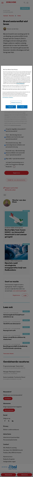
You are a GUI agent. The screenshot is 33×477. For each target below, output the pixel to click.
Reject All (11, 106)
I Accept (22, 106)
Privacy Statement (20, 83)
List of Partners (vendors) (8, 97)
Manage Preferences (16, 102)
